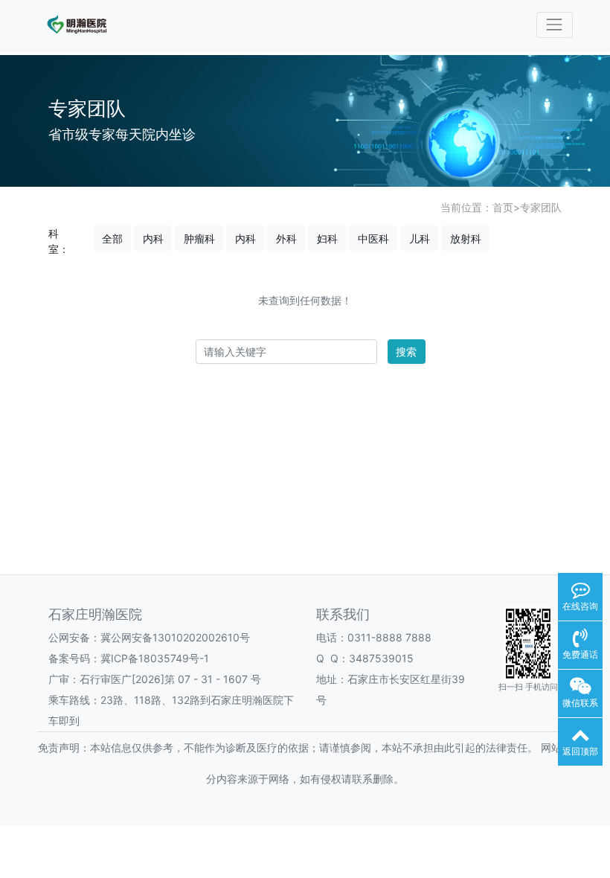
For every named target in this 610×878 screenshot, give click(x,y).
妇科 (327, 238)
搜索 (406, 351)
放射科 (465, 238)
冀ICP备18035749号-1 (154, 658)
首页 (502, 207)
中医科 (373, 238)
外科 (286, 238)
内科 (153, 238)
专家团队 (541, 207)
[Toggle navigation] (554, 25)
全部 (112, 238)
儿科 (419, 238)
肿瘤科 (199, 238)
